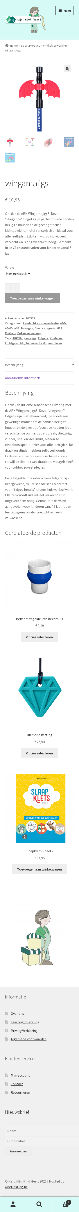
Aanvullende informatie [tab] (23, 378)
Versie (9, 267)
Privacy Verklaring (24, 1030)
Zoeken (39, 1204)
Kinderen (56, 338)
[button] (67, 68)
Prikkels (10, 333)
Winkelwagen (61, 1200)
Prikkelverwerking (55, 45)
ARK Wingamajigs (24, 338)
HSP (59, 328)
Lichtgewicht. (14, 343)
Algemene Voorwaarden (29, 1039)
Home (14, 45)
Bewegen (27, 328)
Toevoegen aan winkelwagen (32, 298)
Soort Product (30, 45)
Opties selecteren (39, 637)
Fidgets (43, 338)
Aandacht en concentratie (41, 323)
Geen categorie (45, 328)
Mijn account (20, 1075)
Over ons (17, 1013)
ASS (17, 328)
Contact (17, 1084)
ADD (63, 323)
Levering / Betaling (25, 1022)
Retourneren (20, 1092)
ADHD (9, 328)
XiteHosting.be (16, 1187)
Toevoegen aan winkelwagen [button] (39, 869)
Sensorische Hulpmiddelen (43, 343)
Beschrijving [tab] (14, 365)
